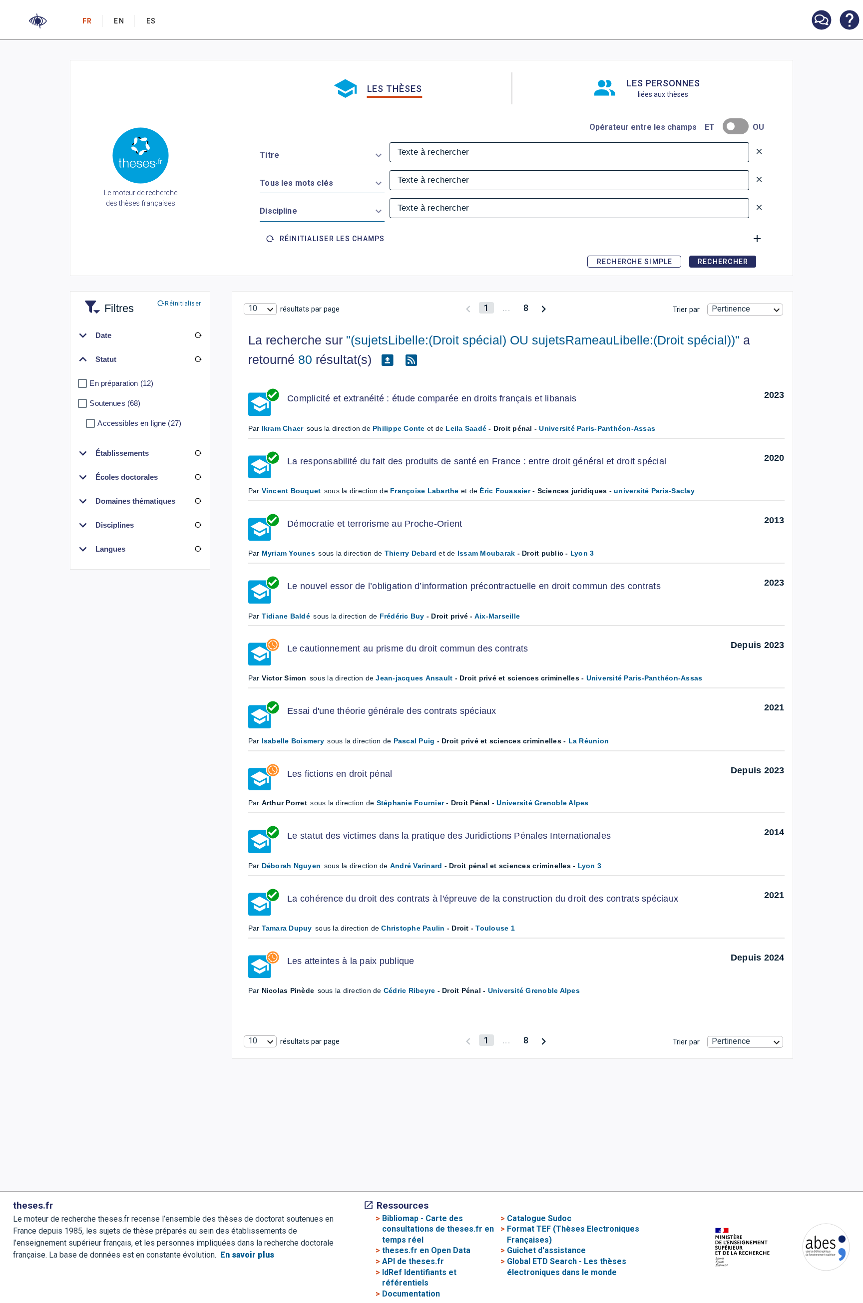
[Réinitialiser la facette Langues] (198, 549)
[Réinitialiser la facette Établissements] (198, 453)
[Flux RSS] (412, 360)
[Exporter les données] (388, 360)
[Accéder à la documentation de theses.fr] (849, 21)
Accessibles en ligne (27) (139, 423)
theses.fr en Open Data (426, 1250)
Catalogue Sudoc (539, 1218)
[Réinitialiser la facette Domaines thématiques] (198, 501)
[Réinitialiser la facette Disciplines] (198, 525)
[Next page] (543, 308)
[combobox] (322, 153)
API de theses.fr (413, 1261)
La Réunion (588, 741)
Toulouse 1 (495, 928)
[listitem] (821, 20)
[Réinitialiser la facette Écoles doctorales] (198, 477)
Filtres (106, 302)
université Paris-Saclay (654, 491)
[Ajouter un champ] (757, 239)
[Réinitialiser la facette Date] (198, 335)
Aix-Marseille (497, 616)
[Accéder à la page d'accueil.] (140, 157)
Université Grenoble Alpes (542, 803)
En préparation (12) (121, 383)
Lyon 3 (582, 553)
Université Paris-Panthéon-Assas (597, 428)
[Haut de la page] (820, 1270)
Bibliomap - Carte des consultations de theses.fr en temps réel (438, 1229)
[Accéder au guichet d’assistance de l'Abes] (821, 21)
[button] (38, 21)
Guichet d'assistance (546, 1250)
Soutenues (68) (114, 403)
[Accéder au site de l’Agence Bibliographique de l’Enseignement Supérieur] (816, 1249)
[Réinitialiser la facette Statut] (198, 359)
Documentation (411, 1294)
